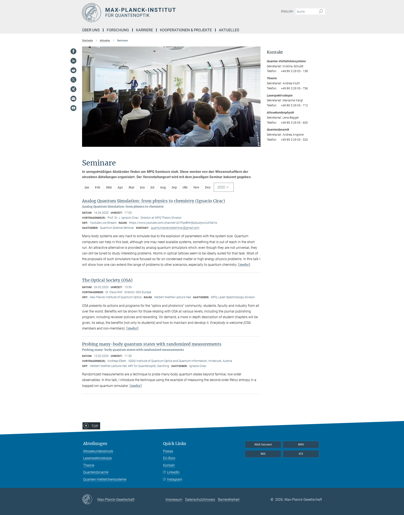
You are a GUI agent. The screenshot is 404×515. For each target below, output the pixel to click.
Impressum (174, 500)
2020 (221, 187)
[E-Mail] (73, 98)
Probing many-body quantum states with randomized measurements (151, 344)
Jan (87, 187)
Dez (208, 187)
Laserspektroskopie (97, 458)
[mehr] (244, 264)
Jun (142, 187)
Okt (185, 187)
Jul (152, 187)
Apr (120, 187)
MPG (301, 444)
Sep (174, 187)
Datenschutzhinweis (200, 500)
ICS (301, 453)
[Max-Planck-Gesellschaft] (89, 500)
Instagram (174, 479)
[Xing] (73, 89)
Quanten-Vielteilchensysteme (104, 479)
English (287, 11)
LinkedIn (173, 472)
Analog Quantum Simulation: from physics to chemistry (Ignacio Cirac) (153, 200)
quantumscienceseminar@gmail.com (175, 227)
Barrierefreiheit (228, 500)
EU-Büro (169, 458)
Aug (163, 187)
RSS (263, 453)
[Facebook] (73, 51)
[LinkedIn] (73, 61)
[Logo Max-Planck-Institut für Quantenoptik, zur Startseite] (161, 12)
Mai (131, 187)
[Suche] (320, 12)
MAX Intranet (263, 444)
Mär (109, 187)
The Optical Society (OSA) (107, 280)
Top (94, 426)
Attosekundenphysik (98, 451)
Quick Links (174, 443)
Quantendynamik (96, 472)
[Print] (73, 108)
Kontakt (169, 465)
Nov (196, 187)
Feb (97, 187)
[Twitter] (73, 80)
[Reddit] (73, 70)
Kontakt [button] (275, 52)
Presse (168, 451)
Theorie (88, 465)
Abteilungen (95, 443)
